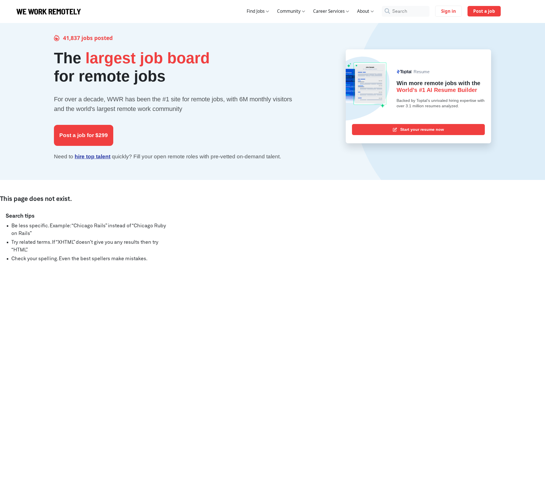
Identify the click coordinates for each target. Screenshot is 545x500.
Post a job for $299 (83, 135)
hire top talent (92, 156)
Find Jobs (256, 11)
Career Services (329, 11)
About (363, 11)
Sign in (448, 11)
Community (289, 11)
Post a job (484, 11)
